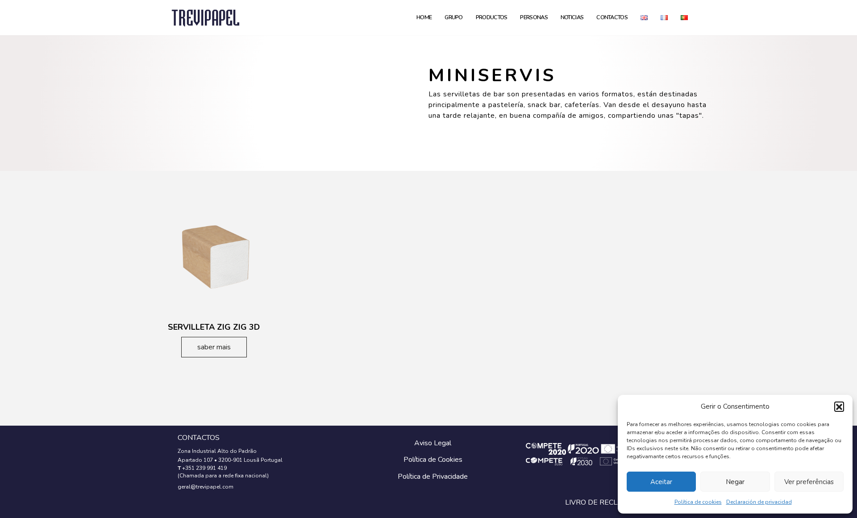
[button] (839, 406)
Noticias (572, 17)
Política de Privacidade (433, 476)
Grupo (454, 17)
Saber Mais (214, 347)
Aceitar (661, 481)
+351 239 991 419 (204, 468)
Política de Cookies (433, 459)
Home (424, 17)
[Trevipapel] (205, 17)
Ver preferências (809, 481)
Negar (735, 481)
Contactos (612, 17)
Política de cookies (698, 502)
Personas (533, 17)
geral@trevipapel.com (205, 486)
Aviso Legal (432, 443)
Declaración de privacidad (759, 502)
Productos (492, 17)
